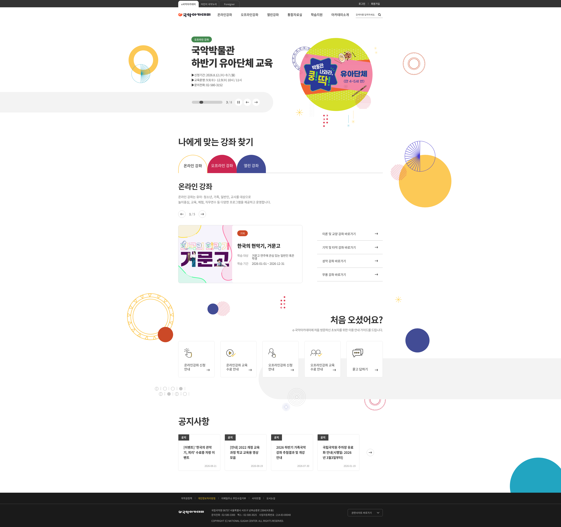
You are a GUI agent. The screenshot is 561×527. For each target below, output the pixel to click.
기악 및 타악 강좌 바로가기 (339, 247)
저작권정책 (186, 498)
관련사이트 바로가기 (362, 512)
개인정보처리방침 (206, 498)
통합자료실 (295, 14)
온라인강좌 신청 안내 (194, 367)
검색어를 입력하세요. (365, 15)
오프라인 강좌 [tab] (222, 165)
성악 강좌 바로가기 (334, 261)
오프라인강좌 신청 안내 (280, 367)
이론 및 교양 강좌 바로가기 (339, 234)
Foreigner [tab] (229, 4)
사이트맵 (256, 498)
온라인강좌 (224, 14)
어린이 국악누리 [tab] (209, 4)
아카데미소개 (340, 14)
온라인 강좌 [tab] (193, 165)
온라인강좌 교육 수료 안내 (236, 367)
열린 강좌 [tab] (251, 165)
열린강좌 (273, 14)
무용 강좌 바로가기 (334, 274)
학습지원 (317, 14)
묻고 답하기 (360, 369)
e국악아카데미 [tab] (188, 4)
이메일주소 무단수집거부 (233, 498)
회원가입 (375, 3)
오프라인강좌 (249, 14)
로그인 (362, 3)
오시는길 (270, 498)
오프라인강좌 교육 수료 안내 (322, 367)
